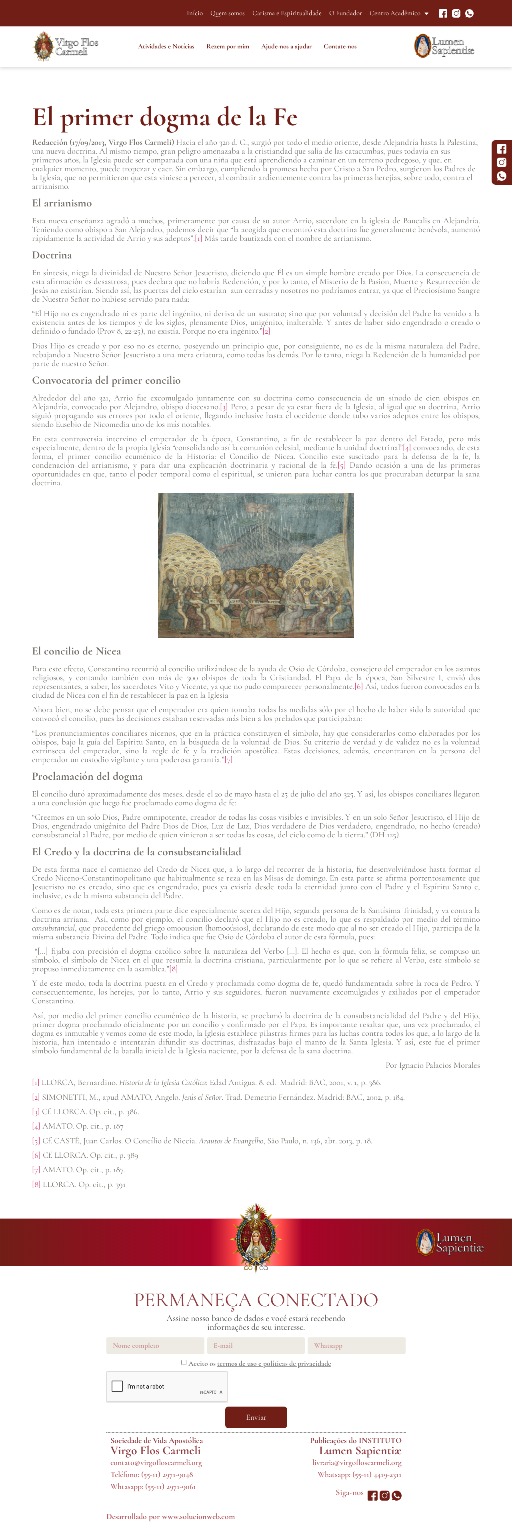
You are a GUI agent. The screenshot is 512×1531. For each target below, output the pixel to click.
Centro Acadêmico (395, 13)
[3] (224, 407)
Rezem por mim (227, 46)
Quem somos (227, 13)
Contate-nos (340, 46)
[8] (173, 969)
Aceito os (259, 1363)
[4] (407, 447)
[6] (358, 686)
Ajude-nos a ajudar (286, 46)
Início (195, 13)
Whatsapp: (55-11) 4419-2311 (360, 1474)
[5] (342, 465)
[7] (228, 759)
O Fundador (345, 13)
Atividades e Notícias (166, 46)
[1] (198, 238)
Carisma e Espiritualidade (287, 13)
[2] (266, 331)
